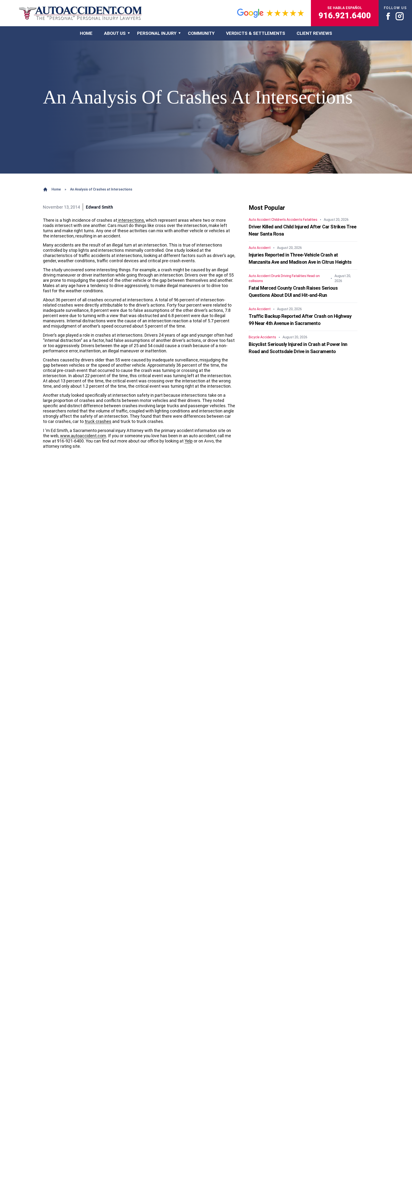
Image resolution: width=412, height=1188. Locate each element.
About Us (115, 33)
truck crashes (98, 421)
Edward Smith (99, 207)
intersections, (131, 220)
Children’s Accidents (286, 219)
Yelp (189, 440)
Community (201, 33)
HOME (86, 33)
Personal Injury (156, 33)
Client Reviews (314, 33)
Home (56, 189)
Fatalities (310, 219)
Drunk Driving (281, 276)
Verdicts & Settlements (255, 33)
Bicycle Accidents (262, 337)
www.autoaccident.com (83, 435)
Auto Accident (260, 219)
